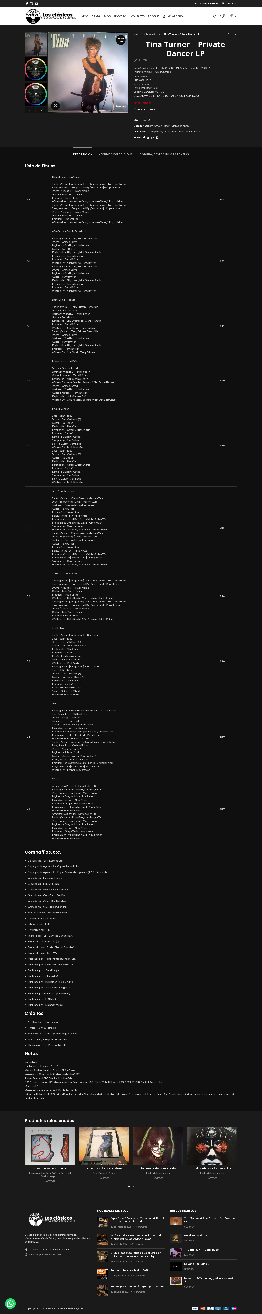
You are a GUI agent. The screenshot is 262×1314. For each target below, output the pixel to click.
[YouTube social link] (37, 3)
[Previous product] (228, 34)
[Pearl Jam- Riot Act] (176, 1238)
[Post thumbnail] (102, 1222)
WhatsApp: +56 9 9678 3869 (45, 1254)
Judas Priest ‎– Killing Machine (212, 1168)
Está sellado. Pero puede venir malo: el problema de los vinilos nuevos (136, 1237)
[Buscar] (215, 16)
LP (148, 131)
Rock (167, 125)
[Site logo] (51, 16)
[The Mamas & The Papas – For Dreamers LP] (176, 1222)
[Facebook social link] (27, 3)
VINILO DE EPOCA (189, 131)
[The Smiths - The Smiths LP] (176, 1252)
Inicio (137, 34)
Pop (63, 1173)
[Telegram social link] (157, 137)
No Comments (140, 1226)
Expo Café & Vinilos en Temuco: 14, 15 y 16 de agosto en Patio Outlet (137, 1219)
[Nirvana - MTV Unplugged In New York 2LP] (176, 1283)
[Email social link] (148, 137)
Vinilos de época (152, 34)
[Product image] (50, 1146)
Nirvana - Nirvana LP (197, 1264)
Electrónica (34, 1173)
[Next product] (235, 34)
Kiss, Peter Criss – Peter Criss (158, 1168)
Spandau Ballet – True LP (50, 1168)
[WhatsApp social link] (152, 137)
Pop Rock (156, 131)
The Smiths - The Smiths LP (201, 1249)
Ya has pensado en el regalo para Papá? (137, 1286)
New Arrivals (155, 125)
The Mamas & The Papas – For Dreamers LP (210, 1220)
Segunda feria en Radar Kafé (129, 1270)
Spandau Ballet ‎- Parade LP (104, 1168)
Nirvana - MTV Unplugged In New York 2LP (208, 1280)
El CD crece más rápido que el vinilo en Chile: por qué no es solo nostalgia (136, 1254)
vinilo (174, 131)
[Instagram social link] (31, 3)
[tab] (82, 152)
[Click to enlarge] (55, 105)
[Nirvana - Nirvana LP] (176, 1266)
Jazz (43, 1173)
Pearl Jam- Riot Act (197, 1235)
